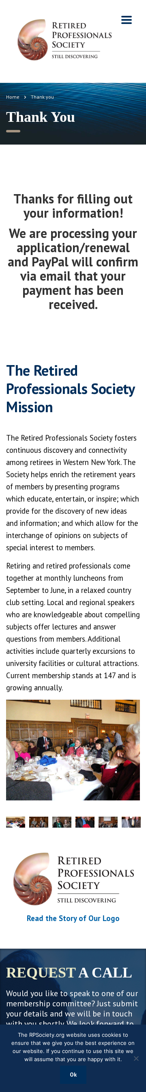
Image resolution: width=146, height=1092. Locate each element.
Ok (73, 1074)
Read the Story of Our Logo (73, 918)
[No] (136, 1058)
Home (12, 97)
